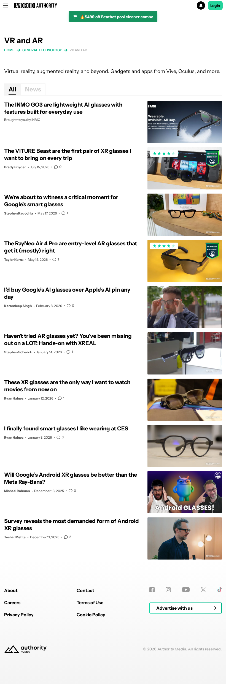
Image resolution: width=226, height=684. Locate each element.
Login (215, 5)
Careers (12, 602)
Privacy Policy (19, 614)
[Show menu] (5, 5)
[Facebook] (152, 589)
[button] (113, 5)
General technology (42, 50)
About (11, 590)
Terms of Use (90, 602)
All (12, 89)
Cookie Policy (91, 614)
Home (9, 50)
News (33, 89)
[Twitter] (203, 589)
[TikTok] (219, 589)
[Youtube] (186, 589)
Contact (85, 590)
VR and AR (78, 50)
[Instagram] (168, 589)
